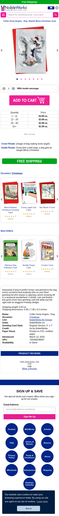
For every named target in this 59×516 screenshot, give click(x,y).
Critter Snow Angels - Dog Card (29, 363)
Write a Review (29, 134)
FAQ (12, 443)
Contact (11, 429)
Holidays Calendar (29, 484)
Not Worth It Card (47, 207)
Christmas (17, 173)
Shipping (47, 470)
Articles (47, 429)
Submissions (29, 470)
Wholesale (12, 470)
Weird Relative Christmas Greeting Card (10, 210)
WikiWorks (29, 429)
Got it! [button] (29, 508)
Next (56, 50)
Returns (47, 443)
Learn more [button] (42, 501)
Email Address (11, 405)
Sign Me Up (30, 416)
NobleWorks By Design (41, 320)
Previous (3, 50)
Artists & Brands (30, 443)
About (47, 456)
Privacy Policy (11, 456)
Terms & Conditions (29, 456)
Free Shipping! (29, 2)
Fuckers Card (47, 265)
